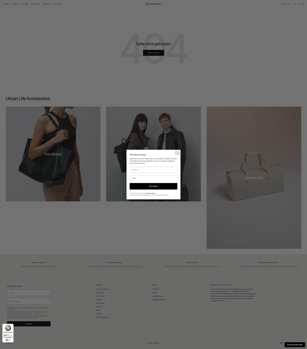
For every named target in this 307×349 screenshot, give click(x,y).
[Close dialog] (177, 153)
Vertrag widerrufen (295, 344)
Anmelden (153, 186)
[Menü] (12, 325)
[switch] (8, 339)
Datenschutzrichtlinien (150, 193)
